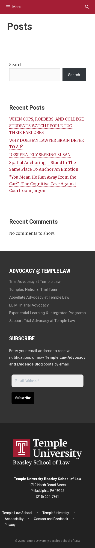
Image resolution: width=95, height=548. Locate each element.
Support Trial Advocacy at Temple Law (42, 320)
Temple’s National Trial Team (33, 289)
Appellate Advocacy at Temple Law (39, 297)
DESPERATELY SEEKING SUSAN (40, 154)
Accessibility (14, 519)
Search (16, 64)
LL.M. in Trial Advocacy (29, 305)
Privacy (10, 525)
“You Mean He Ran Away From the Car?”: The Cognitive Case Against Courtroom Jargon (42, 184)
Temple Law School (17, 513)
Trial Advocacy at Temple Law (35, 281)
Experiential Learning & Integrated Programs (47, 312)
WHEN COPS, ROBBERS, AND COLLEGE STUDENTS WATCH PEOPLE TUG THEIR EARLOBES (46, 126)
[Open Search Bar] (87, 7)
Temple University (55, 513)
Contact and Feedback (51, 519)
